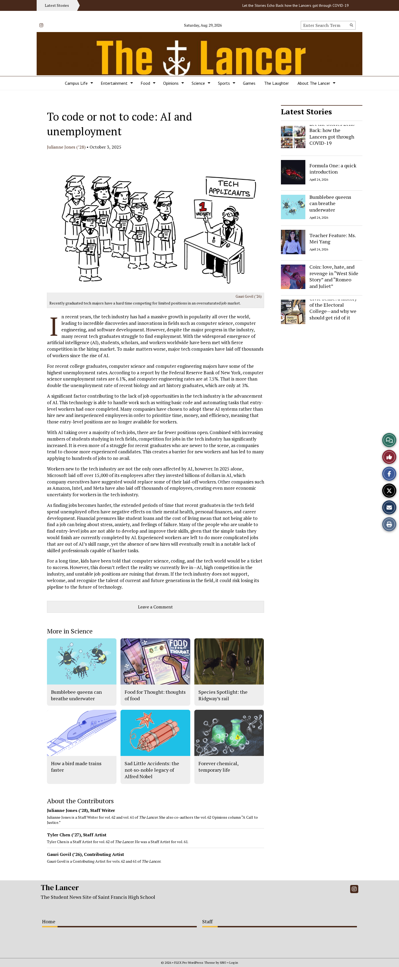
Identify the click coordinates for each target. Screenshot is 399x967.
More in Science (70, 631)
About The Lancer (313, 83)
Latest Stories (306, 111)
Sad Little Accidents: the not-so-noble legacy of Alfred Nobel (152, 770)
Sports (224, 83)
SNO (223, 962)
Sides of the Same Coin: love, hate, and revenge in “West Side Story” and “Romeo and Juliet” (333, 273)
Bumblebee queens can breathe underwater (330, 203)
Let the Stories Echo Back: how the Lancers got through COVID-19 (281, 5)
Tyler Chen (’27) (64, 835)
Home (48, 921)
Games (249, 83)
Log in (233, 962)
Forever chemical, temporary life (218, 766)
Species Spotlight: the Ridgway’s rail (223, 695)
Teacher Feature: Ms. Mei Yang (332, 238)
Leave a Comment (155, 607)
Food (145, 83)
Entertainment (114, 83)
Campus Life (76, 83)
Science (198, 83)
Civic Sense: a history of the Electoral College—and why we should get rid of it (333, 308)
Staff (207, 921)
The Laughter (276, 83)
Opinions (171, 83)
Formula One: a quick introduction (332, 168)
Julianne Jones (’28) (66, 147)
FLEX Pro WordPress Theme (194, 962)
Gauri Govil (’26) (249, 296)
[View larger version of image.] (155, 222)
